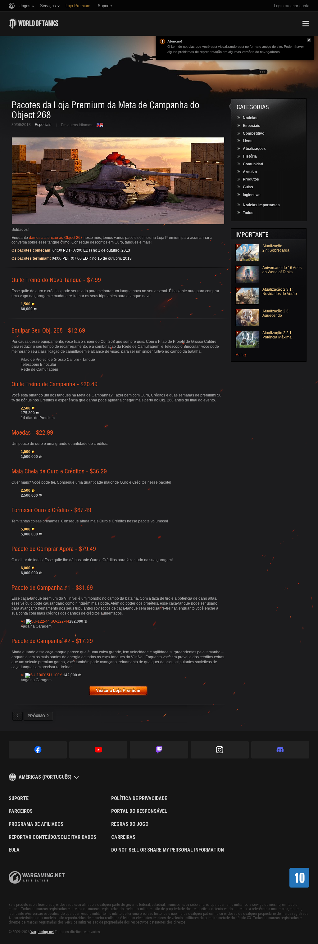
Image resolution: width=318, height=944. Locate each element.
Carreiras (123, 837)
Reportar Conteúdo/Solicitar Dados (52, 837)
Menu (305, 23)
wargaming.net (37, 877)
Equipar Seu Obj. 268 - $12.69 (48, 330)
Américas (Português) (45, 777)
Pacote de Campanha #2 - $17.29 (52, 641)
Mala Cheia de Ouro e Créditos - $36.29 (59, 471)
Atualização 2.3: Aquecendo (275, 313)
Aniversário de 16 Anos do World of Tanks (282, 270)
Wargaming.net (42, 932)
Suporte (19, 798)
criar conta (299, 5)
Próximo (36, 716)
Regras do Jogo (129, 824)
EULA (14, 850)
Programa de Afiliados (36, 824)
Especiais (43, 125)
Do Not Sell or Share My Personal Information (167, 850)
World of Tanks (33, 23)
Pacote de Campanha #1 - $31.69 (52, 587)
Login (279, 5)
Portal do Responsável (139, 811)
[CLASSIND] (299, 878)
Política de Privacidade (139, 798)
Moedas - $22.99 (32, 432)
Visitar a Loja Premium (118, 690)
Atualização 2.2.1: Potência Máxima (277, 335)
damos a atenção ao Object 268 (56, 237)
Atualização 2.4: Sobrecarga (275, 248)
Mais (239, 355)
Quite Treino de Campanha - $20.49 (54, 384)
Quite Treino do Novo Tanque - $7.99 (56, 279)
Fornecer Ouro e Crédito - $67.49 (51, 510)
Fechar (309, 40)
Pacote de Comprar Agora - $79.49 (53, 548)
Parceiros (21, 811)
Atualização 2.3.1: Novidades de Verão (279, 291)
